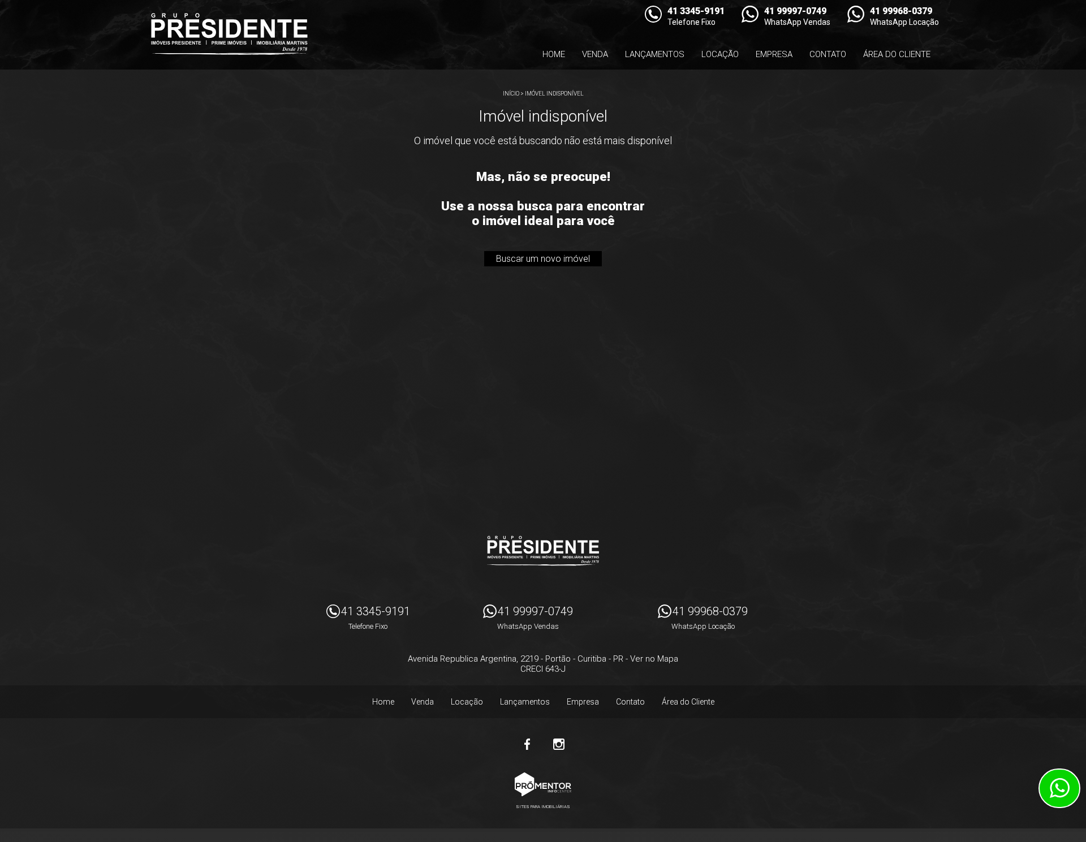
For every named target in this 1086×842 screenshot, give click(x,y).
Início (511, 93)
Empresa (774, 54)
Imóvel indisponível (554, 93)
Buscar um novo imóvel (543, 258)
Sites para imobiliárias (543, 806)
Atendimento (1059, 788)
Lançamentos (654, 54)
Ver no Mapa (654, 659)
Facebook (527, 744)
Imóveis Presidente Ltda (543, 550)
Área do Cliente (896, 54)
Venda (595, 54)
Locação (720, 54)
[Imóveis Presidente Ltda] (229, 34)
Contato (827, 54)
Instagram (559, 744)
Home (553, 54)
